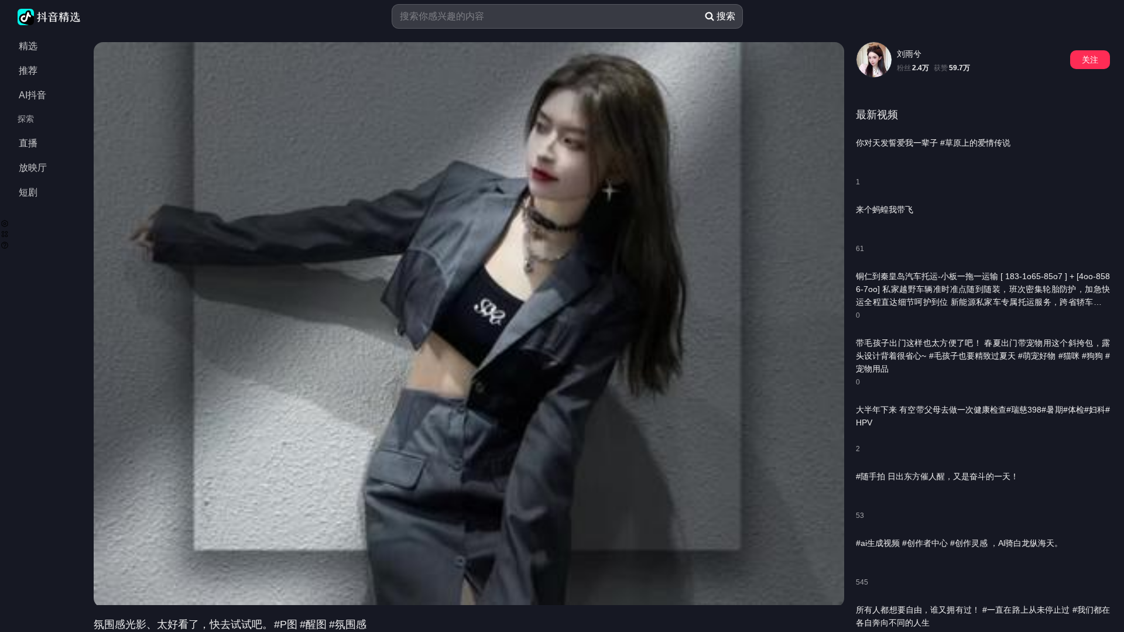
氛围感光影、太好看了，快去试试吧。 (183, 624)
